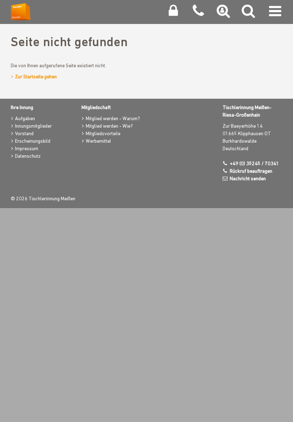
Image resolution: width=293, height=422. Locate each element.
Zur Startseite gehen (36, 77)
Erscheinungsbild (32, 141)
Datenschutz (28, 156)
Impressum (26, 149)
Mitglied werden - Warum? (113, 119)
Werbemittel (98, 141)
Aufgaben (25, 119)
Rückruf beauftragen (251, 171)
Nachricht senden (248, 179)
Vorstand (24, 134)
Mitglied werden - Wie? (109, 126)
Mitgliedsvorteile (103, 134)
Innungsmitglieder (33, 126)
